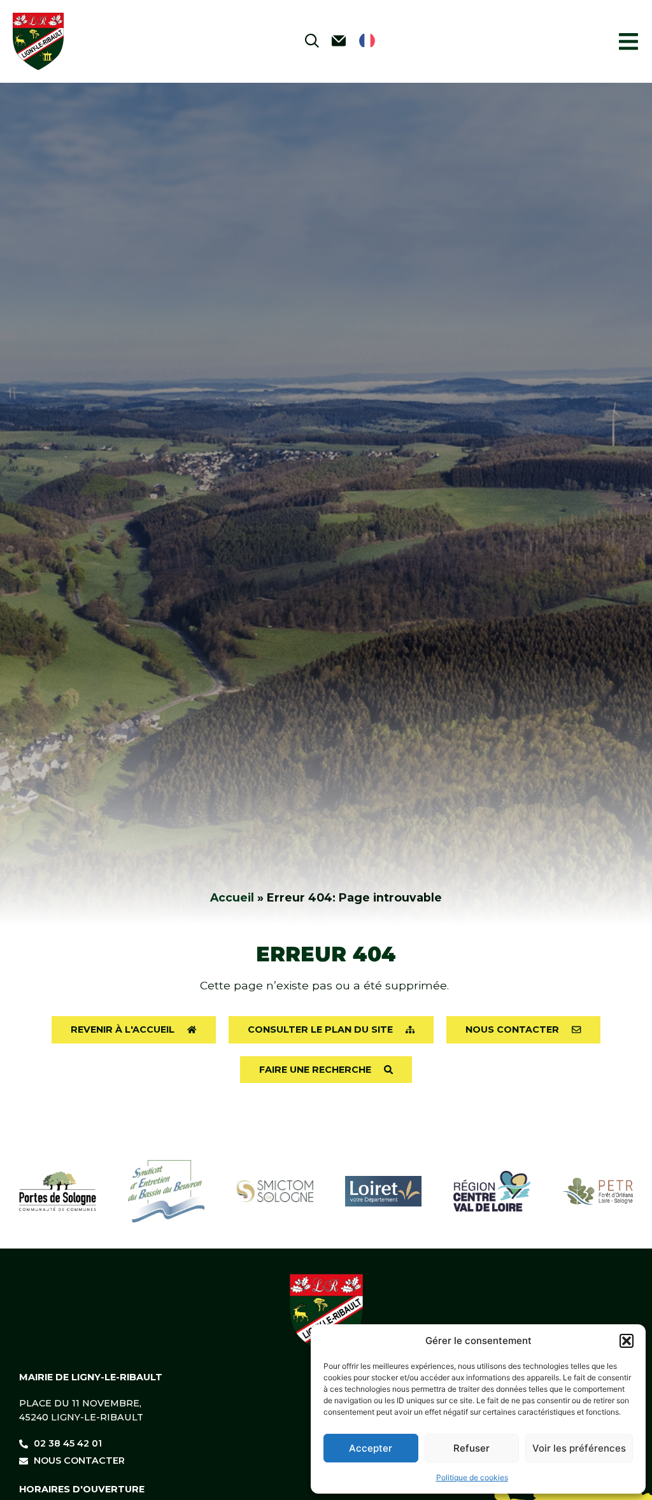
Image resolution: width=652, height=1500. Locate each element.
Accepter (370, 1448)
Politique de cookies (472, 1477)
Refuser (471, 1448)
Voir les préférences (579, 1448)
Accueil (232, 897)
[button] (626, 1340)
